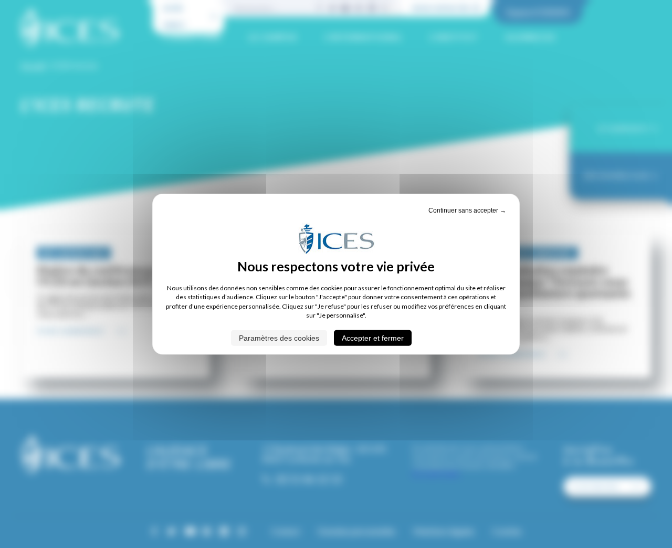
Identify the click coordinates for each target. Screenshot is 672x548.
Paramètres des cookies (279, 337)
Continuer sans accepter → (467, 210)
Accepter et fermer (373, 337)
